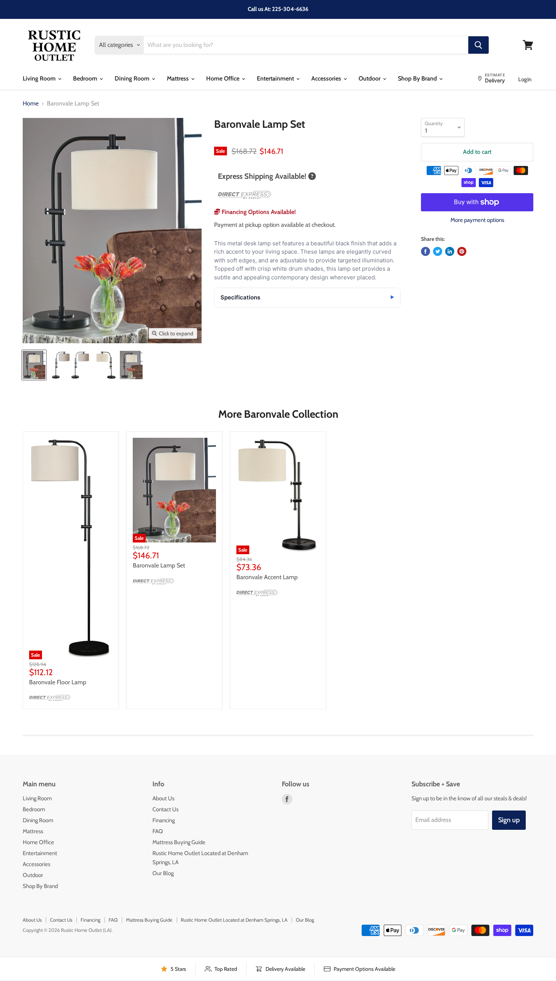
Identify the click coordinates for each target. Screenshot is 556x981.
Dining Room (133, 78)
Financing (163, 820)
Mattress (178, 78)
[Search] (478, 45)
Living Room (40, 78)
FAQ (157, 831)
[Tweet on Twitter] (437, 251)
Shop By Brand (418, 78)
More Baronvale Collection (278, 414)
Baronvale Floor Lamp (57, 682)
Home (31, 103)
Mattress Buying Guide (178, 842)
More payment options (477, 220)
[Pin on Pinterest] (461, 251)
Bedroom (86, 78)
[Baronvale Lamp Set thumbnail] (34, 365)
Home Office (223, 78)
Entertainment (276, 78)
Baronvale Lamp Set (159, 565)
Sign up (509, 820)
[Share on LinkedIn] (449, 251)
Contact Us (165, 809)
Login (524, 79)
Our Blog (163, 873)
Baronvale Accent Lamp (267, 577)
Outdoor (370, 78)
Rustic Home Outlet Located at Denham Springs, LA (234, 920)
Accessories (327, 78)
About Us (163, 798)
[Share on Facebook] (425, 251)
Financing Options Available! (258, 211)
